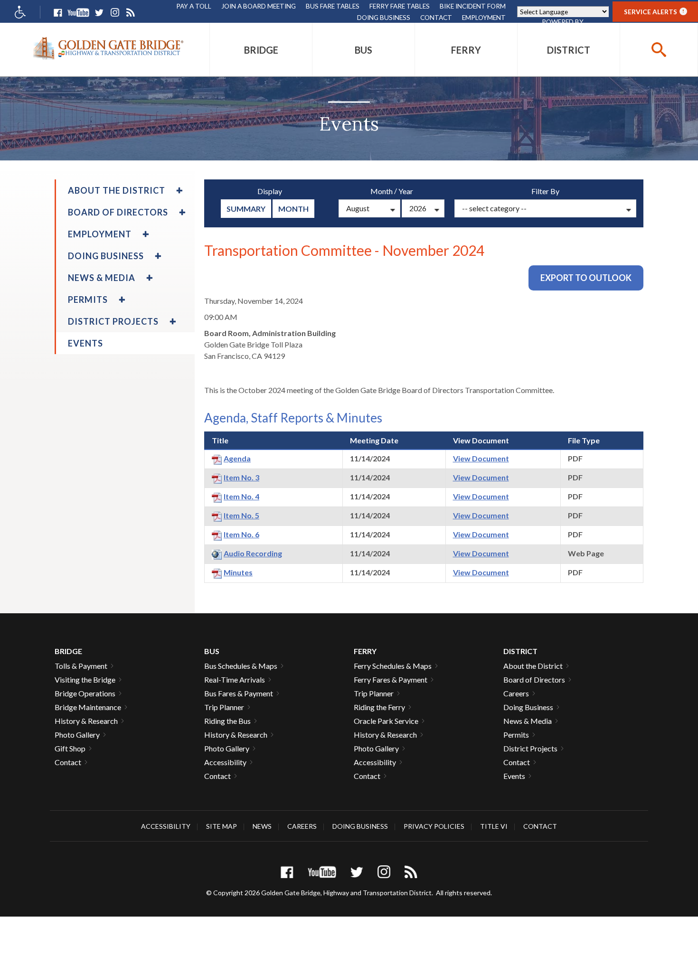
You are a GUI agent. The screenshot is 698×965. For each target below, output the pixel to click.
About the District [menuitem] (116, 190)
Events (514, 775)
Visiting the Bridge (85, 679)
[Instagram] (115, 13)
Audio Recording (253, 553)
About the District (533, 665)
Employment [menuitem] (100, 234)
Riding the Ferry (379, 707)
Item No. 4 (241, 496)
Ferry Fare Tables (399, 6)
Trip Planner (224, 707)
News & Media (527, 720)
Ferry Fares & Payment (390, 679)
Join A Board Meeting (258, 6)
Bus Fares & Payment (238, 693)
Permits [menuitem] (88, 299)
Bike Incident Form (473, 6)
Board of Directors (534, 679)
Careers (516, 693)
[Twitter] (99, 13)
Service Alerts (654, 12)
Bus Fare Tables (332, 6)
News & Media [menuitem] (101, 277)
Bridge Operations (85, 693)
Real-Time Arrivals (234, 679)
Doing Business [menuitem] (106, 256)
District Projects (530, 748)
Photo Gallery (77, 734)
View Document (481, 458)
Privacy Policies (434, 826)
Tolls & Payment (81, 665)
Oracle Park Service (386, 720)
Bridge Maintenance (88, 707)
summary (245, 208)
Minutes (238, 572)
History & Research (86, 720)
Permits (516, 734)
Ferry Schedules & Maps (393, 665)
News (262, 826)
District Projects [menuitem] (113, 321)
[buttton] (659, 49)
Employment (484, 17)
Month (293, 208)
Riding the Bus (227, 720)
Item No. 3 (241, 477)
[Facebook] (58, 13)
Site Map (221, 826)
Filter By (545, 191)
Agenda (237, 458)
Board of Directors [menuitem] (118, 212)
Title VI (494, 826)
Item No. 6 (241, 534)
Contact (436, 17)
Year (405, 191)
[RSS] (130, 13)
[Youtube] (78, 13)
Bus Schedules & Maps (240, 665)
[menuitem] (261, 49)
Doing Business (383, 17)
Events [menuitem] (85, 343)
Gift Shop (70, 748)
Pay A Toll (193, 6)
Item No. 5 (241, 515)
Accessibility (225, 762)
